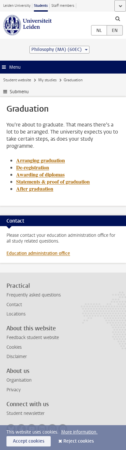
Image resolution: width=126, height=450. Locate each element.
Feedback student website (32, 338)
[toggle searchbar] (117, 18)
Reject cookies (78, 441)
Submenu (19, 92)
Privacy (13, 390)
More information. (79, 432)
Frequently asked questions (33, 295)
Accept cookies (28, 441)
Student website (17, 80)
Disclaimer (16, 357)
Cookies (14, 347)
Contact (14, 305)
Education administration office (38, 253)
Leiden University (16, 5)
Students (41, 5)
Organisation (19, 380)
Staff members (62, 5)
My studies (47, 80)
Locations (16, 314)
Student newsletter (25, 413)
